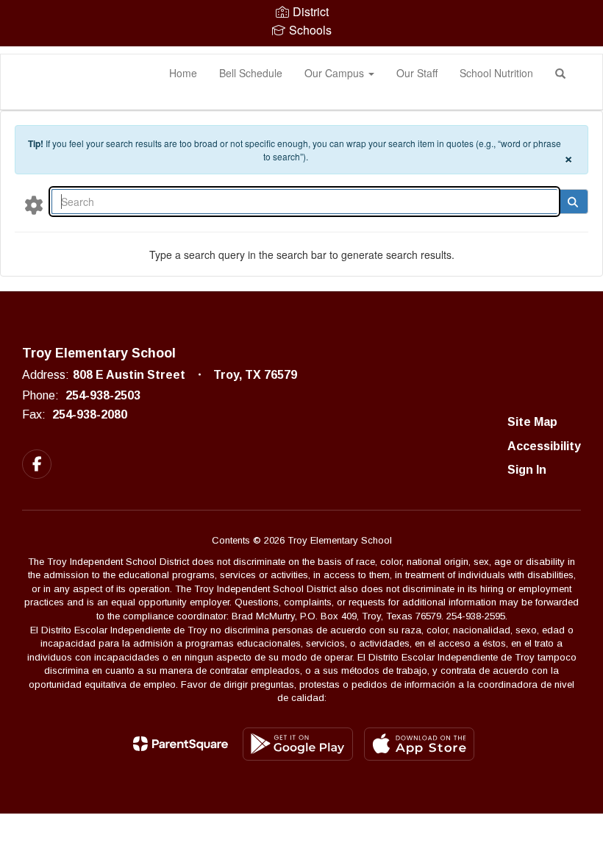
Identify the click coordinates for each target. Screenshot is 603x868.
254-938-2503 (102, 395)
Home (183, 72)
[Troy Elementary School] (23, 54)
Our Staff (417, 72)
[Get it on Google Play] (298, 744)
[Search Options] (34, 204)
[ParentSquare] (180, 744)
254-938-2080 (89, 414)
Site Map (532, 422)
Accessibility (544, 446)
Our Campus (335, 72)
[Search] (572, 201)
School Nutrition (496, 72)
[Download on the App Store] (419, 744)
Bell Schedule (250, 72)
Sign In (526, 469)
